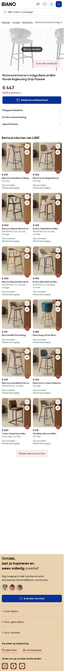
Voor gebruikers (14, 621)
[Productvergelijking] (38, 4)
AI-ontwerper (32, 650)
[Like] (27, 146)
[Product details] (27, 171)
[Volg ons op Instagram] (5, 666)
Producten (9, 650)
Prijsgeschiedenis (12, 110)
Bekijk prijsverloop (11, 92)
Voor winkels (12, 632)
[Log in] (51, 4)
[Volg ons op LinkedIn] (22, 666)
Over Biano (11, 611)
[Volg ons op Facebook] (13, 666)
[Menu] (59, 4)
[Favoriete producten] (45, 4)
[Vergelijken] (27, 152)
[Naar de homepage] (9, 4)
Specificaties (10, 124)
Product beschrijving (14, 117)
